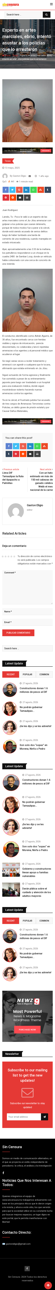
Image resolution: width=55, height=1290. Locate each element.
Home (7, 55)
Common (44, 674)
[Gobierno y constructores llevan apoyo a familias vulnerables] (11, 870)
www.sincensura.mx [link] (12, 1200)
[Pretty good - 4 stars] (11, 556)
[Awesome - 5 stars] (14, 556)
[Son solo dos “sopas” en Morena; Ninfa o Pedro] (9, 746)
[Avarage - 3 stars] (8, 556)
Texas (15, 55)
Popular (27, 674)
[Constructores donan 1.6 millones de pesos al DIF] (9, 689)
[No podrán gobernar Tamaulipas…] (9, 708)
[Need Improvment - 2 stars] (5, 556)
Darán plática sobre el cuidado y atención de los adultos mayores (36, 892)
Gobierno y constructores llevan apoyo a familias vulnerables (36, 872)
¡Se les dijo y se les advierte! (35, 726)
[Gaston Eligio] (29, 176)
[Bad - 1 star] (2, 556)
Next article (45, 469)
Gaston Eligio (35, 505)
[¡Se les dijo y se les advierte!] (9, 727)
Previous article (11, 469)
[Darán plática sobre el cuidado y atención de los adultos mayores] (11, 890)
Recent (11, 674)
